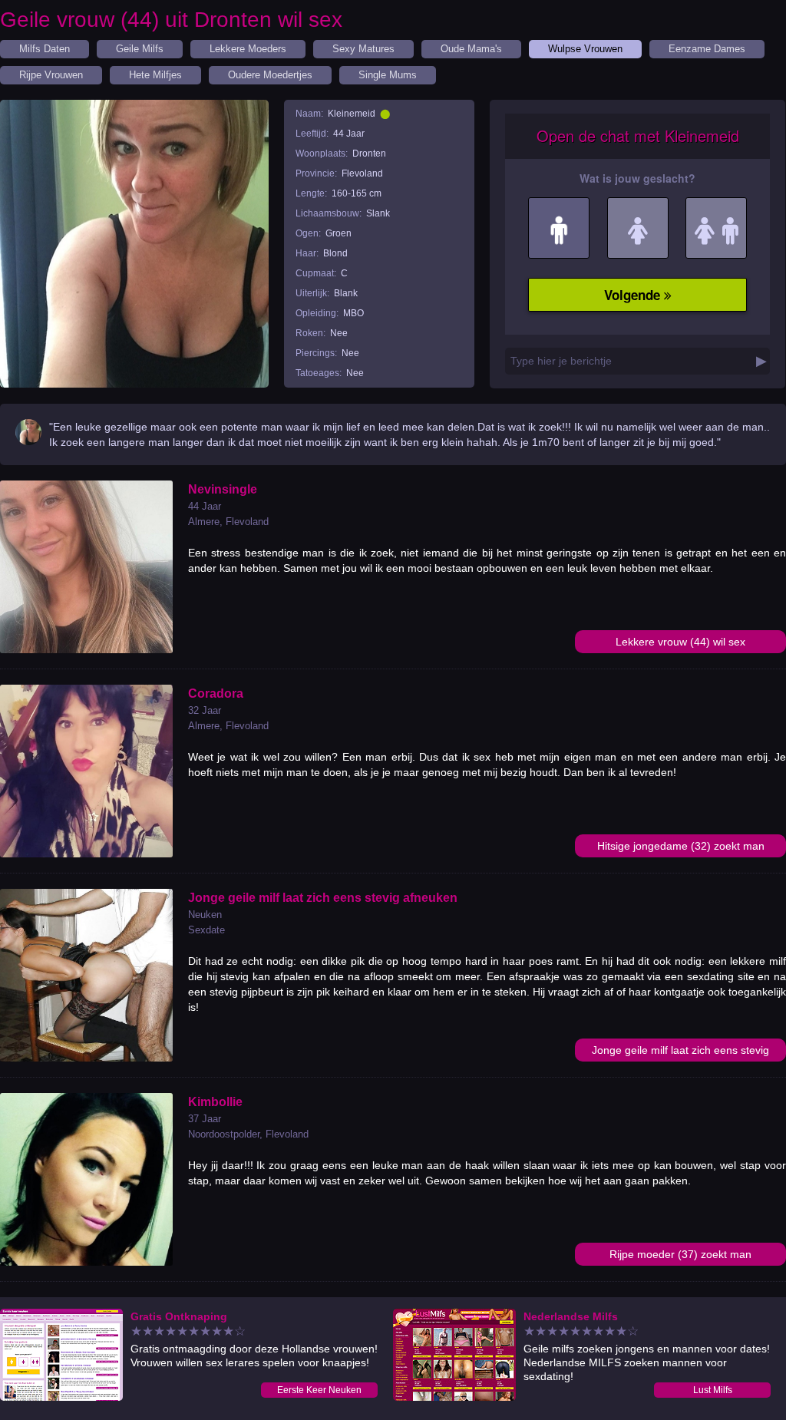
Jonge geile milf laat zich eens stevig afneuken (680, 1053)
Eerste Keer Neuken (319, 1390)
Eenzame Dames (707, 48)
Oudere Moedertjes (270, 75)
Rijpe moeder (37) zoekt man (680, 1254)
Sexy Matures (363, 48)
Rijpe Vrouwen (51, 75)
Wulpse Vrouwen (585, 48)
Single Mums (387, 75)
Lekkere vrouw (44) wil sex (680, 642)
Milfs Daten (44, 48)
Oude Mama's (471, 48)
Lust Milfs (712, 1390)
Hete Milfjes (155, 75)
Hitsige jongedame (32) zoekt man (681, 846)
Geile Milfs (139, 48)
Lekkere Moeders (248, 48)
